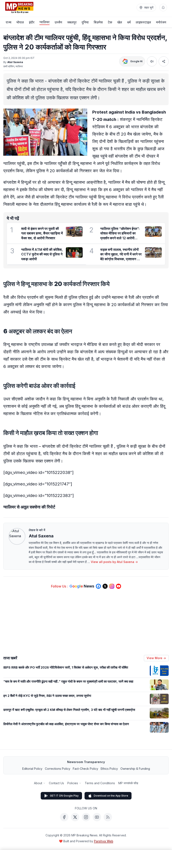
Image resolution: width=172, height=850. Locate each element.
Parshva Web (103, 841)
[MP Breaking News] (19, 7)
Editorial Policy (32, 768)
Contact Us (56, 783)
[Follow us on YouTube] (118, 586)
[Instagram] (86, 817)
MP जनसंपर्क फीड (128, 783)
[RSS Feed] (108, 817)
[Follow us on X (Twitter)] (105, 586)
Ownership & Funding (135, 768)
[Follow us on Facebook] (98, 586)
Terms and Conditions (100, 783)
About (38, 783)
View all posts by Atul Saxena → (114, 562)
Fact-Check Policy (85, 768)
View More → (156, 658)
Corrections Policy (57, 768)
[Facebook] (64, 817)
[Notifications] (163, 7)
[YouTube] (97, 817)
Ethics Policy (109, 768)
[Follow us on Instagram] (111, 586)
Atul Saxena (15, 62)
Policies (72, 783)
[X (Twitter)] (75, 817)
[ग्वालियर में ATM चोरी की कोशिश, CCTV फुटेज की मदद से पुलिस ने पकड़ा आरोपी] (74, 252)
